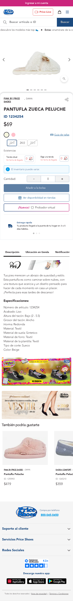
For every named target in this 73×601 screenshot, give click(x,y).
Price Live (45, 12)
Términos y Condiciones (58, 593)
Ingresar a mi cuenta (36, 3)
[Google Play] (57, 581)
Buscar (65, 22)
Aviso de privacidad (39, 593)
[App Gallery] (16, 581)
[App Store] (36, 581)
